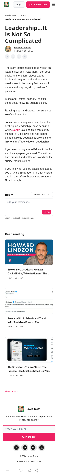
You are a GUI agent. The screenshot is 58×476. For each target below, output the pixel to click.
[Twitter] (16, 447)
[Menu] (53, 4)
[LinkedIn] (24, 447)
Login (19, 4)
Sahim (16, 130)
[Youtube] (33, 447)
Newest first (40, 194)
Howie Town (10, 15)
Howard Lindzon (22, 47)
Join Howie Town (38, 4)
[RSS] (41, 447)
